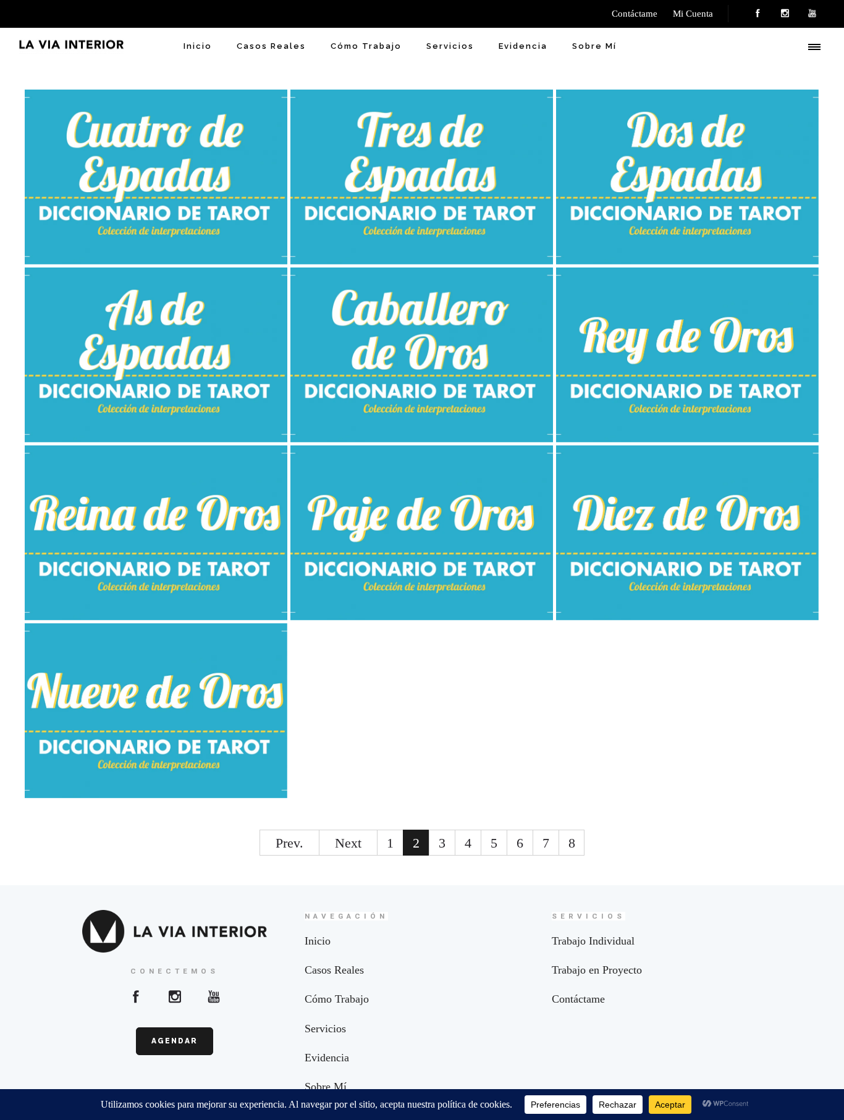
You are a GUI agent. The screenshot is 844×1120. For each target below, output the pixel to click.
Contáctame (578, 999)
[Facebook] (757, 13)
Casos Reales (271, 46)
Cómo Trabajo (366, 46)
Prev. (289, 843)
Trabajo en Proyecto (597, 970)
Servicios (450, 46)
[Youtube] (213, 996)
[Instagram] (784, 13)
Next (348, 843)
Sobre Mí (594, 46)
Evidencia (523, 46)
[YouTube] (811, 13)
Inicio (198, 46)
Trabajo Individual (593, 941)
